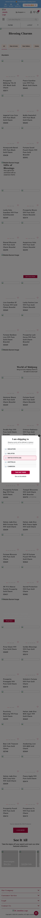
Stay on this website (20, 476)
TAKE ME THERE (20, 472)
